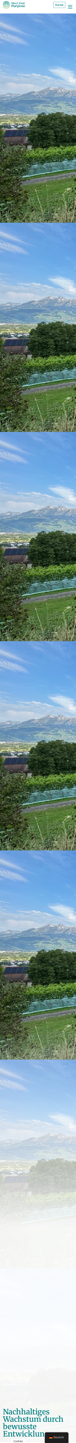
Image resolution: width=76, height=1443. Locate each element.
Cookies (18, 1441)
